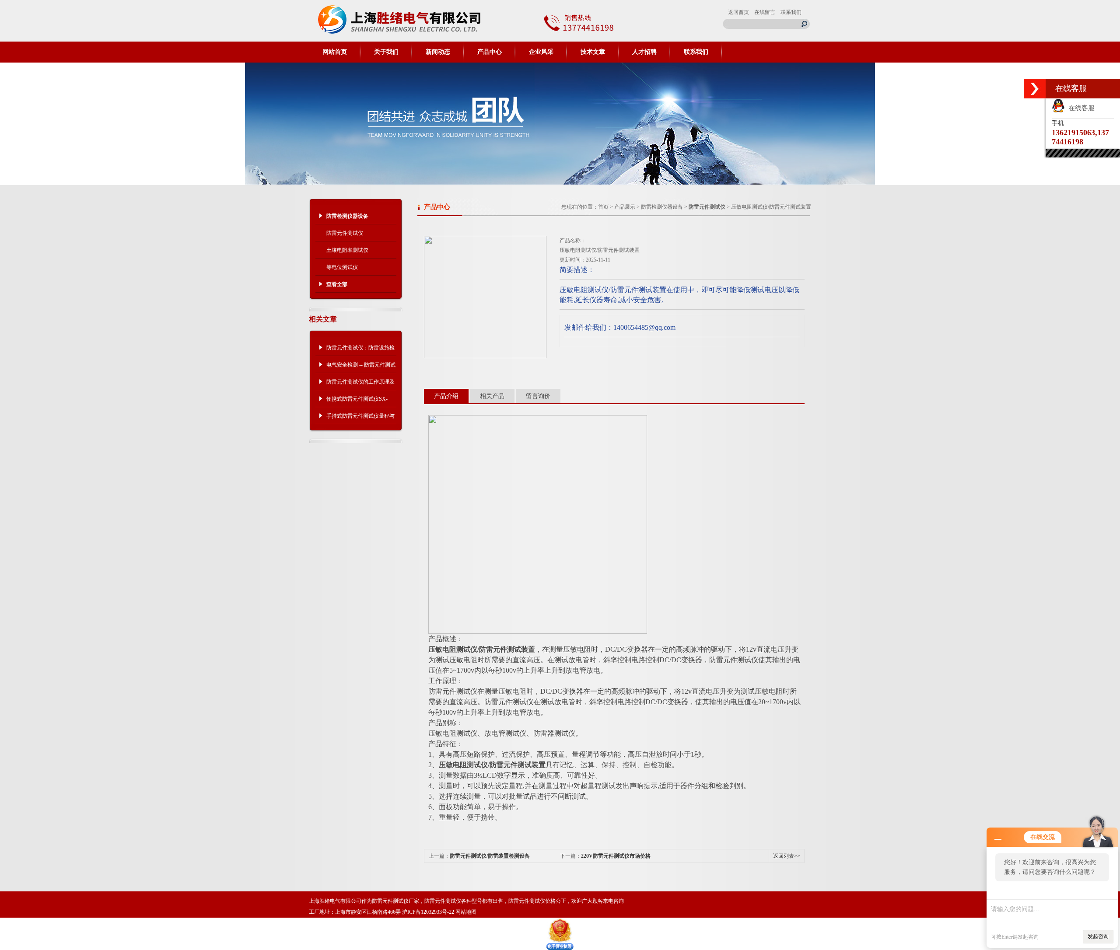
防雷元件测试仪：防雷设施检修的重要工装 (360, 350)
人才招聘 (644, 52)
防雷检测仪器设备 (662, 207)
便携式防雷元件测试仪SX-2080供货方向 (357, 401)
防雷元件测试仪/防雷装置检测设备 (490, 856)
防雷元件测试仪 (344, 233)
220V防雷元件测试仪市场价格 (616, 856)
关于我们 (386, 52)
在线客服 (1080, 108)
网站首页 (334, 52)
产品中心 (489, 52)
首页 (603, 207)
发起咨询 (1098, 936)
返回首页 (738, 12)
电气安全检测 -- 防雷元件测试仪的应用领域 (361, 367)
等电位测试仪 (342, 267)
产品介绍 (446, 396)
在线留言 (764, 12)
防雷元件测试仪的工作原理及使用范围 (360, 384)
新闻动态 (438, 52)
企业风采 (541, 52)
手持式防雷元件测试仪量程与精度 (360, 418)
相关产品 (492, 396)
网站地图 (465, 912)
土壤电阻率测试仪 (347, 250)
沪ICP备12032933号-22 (428, 912)
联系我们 (791, 12)
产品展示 (624, 207)
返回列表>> (786, 856)
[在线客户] (1035, 88)
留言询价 (538, 396)
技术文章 (593, 52)
